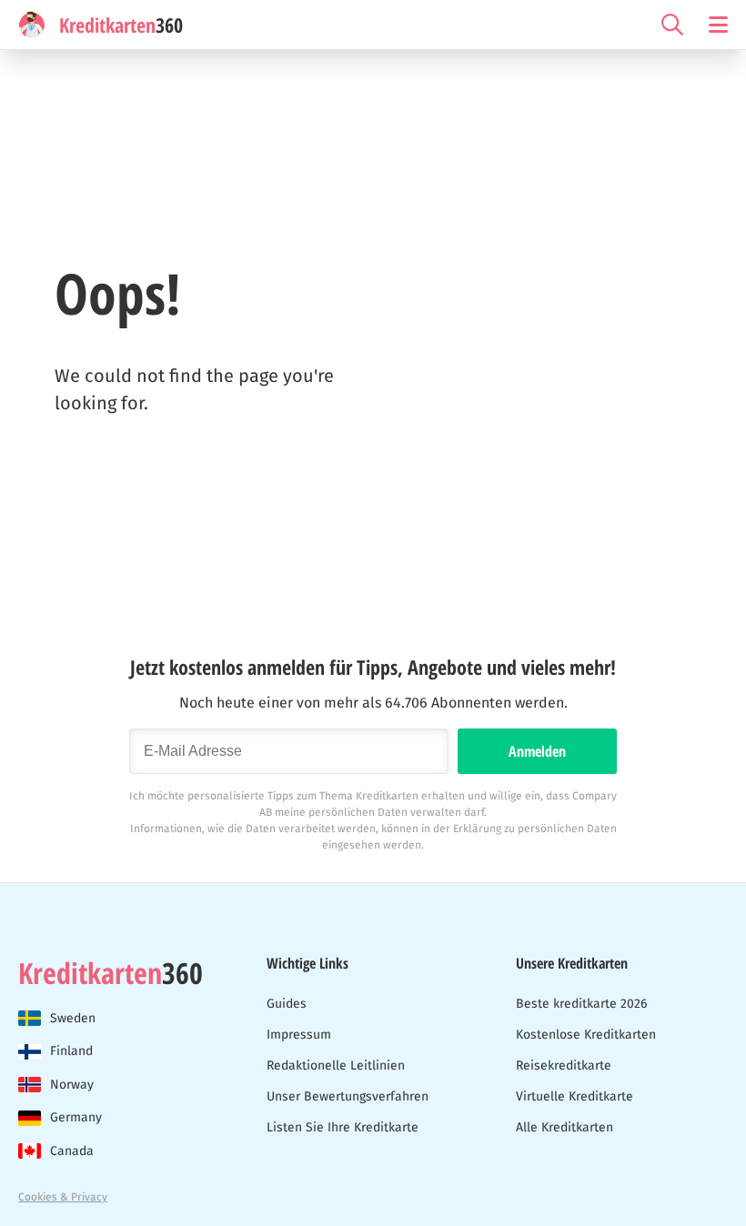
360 (110, 973)
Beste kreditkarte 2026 (581, 1003)
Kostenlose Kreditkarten (586, 1034)
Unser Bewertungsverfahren (347, 1096)
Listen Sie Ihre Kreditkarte (342, 1127)
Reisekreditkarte (563, 1065)
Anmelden (537, 751)
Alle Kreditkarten (564, 1127)
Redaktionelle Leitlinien (336, 1065)
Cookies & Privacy (62, 1197)
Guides (287, 1003)
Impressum (299, 1034)
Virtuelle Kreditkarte (574, 1096)
